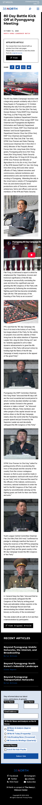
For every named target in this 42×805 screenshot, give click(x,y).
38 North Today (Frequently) (19, 734)
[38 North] (21, 770)
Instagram (31, 776)
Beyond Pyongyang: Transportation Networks (19, 678)
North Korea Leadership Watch (17, 33)
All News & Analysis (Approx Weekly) (19, 729)
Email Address (11, 712)
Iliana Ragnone (10, 669)
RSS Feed (13, 782)
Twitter (13, 779)
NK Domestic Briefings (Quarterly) (21, 740)
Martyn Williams (10, 656)
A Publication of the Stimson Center (32, 2)
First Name (9, 702)
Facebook (13, 776)
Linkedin (31, 779)
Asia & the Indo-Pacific (16, 750)
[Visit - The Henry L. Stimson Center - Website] (10, 2)
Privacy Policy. (27, 797)
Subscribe (31, 782)
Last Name (29, 702)
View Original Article (19, 625)
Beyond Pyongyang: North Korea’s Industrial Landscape (21, 665)
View (15, 58)
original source (17, 53)
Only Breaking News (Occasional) (21, 737)
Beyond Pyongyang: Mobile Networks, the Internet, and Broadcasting (20, 650)
